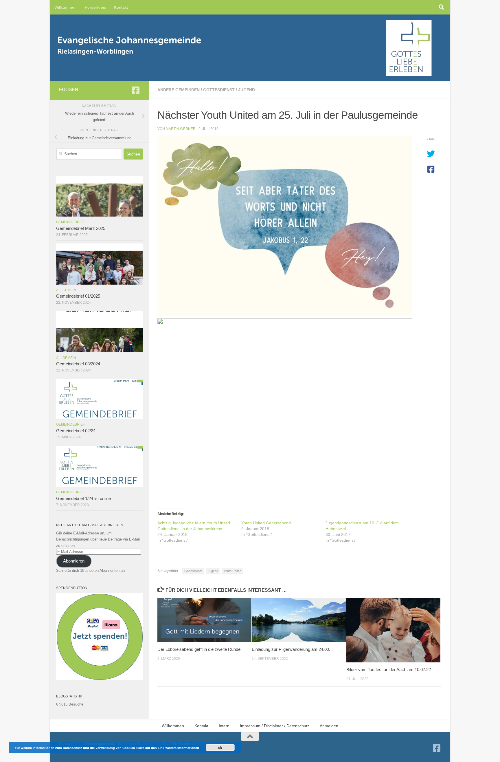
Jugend (246, 89)
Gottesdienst (219, 89)
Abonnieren (73, 561)
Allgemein (66, 290)
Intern (224, 725)
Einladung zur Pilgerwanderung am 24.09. (291, 649)
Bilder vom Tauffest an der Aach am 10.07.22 (388, 669)
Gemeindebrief (70, 222)
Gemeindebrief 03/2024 (78, 364)
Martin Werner (181, 129)
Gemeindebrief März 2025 (80, 228)
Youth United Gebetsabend (266, 523)
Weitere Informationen (182, 747)
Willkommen (65, 7)
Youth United (232, 571)
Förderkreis (95, 7)
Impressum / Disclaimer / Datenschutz (274, 725)
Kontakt (121, 7)
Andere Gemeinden (178, 89)
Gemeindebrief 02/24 (75, 430)
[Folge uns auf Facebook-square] (135, 90)
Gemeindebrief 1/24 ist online (83, 498)
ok (220, 747)
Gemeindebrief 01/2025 (78, 296)
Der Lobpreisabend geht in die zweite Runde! (199, 649)
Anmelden (329, 725)
